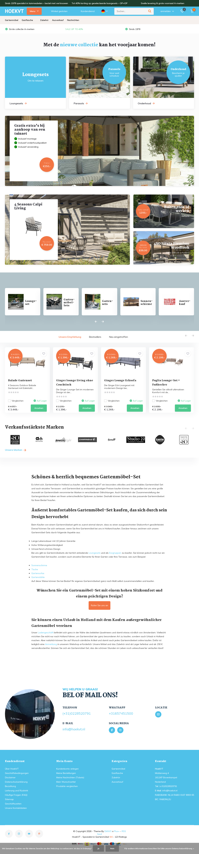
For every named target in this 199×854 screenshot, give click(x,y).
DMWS (108, 831)
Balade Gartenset (20, 380)
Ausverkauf (58, 20)
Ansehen (38, 408)
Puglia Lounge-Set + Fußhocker (166, 382)
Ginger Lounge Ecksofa (120, 380)
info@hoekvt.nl (73, 729)
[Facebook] (112, 730)
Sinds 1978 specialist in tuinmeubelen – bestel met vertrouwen (36, 3)
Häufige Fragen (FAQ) (16, 795)
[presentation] (96, 321)
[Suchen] (150, 11)
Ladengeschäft (45, 632)
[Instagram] (120, 730)
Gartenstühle (38, 577)
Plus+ (117, 831)
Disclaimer (10, 777)
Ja (98, 848)
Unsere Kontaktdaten (16, 808)
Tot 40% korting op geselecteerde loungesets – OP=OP (99, 3)
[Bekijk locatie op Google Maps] (158, 714)
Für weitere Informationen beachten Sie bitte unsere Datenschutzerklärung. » (159, 848)
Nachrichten (73, 20)
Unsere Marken (14, 449)
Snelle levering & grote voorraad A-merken (162, 3)
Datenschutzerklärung (16, 781)
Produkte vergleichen (67, 786)
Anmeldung (51, 644)
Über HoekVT (12, 768)
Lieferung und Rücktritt (16, 790)
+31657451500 (121, 713)
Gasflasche (27, 20)
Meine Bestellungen (66, 773)
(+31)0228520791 (76, 713)
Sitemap (9, 799)
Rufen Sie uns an (99, 605)
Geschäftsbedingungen (17, 773)
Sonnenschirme (39, 565)
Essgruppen (115, 552)
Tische (34, 569)
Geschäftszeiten (13, 803)
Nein (112, 848)
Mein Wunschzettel (66, 781)
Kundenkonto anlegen (67, 768)
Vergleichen (17, 400)
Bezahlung (10, 786)
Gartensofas (37, 573)
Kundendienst (88, 11)
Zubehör (44, 20)
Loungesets (94, 552)
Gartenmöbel (11, 20)
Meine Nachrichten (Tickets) (70, 777)
